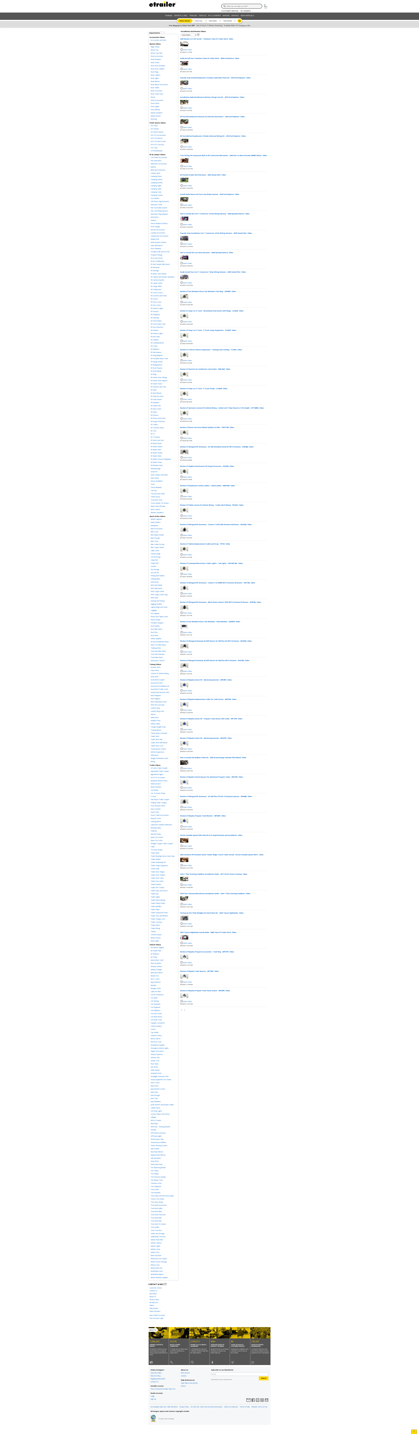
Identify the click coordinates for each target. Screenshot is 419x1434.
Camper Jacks (155, 173)
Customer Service (229, 11)
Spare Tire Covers (157, 837)
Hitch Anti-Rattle (156, 585)
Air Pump (154, 957)
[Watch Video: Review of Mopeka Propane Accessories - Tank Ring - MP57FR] (181, 962)
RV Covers (154, 299)
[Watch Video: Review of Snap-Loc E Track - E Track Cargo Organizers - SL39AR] (181, 340)
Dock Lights (155, 106)
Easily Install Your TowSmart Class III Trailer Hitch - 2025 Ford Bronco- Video (209, 58)
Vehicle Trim (155, 1252)
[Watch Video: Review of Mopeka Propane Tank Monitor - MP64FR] (181, 826)
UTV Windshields (156, 151)
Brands (235, 15)
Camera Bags (155, 554)
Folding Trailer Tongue (159, 803)
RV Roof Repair (156, 371)
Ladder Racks (155, 1108)
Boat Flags (154, 72)
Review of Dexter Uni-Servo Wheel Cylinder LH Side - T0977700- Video (207, 427)
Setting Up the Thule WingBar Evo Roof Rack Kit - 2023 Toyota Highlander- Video (212, 913)
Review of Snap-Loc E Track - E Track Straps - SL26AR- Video (203, 388)
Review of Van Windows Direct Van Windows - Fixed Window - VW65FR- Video (210, 622)
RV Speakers (155, 402)
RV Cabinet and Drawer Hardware (162, 277)
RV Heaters (155, 330)
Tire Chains (155, 1171)
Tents (153, 484)
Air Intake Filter (156, 951)
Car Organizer (155, 1007)
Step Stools (155, 478)
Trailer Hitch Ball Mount (159, 743)
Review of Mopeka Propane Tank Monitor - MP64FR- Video (203, 816)
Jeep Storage (155, 1095)
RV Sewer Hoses (156, 384)
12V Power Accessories (159, 157)
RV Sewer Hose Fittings (159, 377)
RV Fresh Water (156, 321)
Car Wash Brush (156, 1017)
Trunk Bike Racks (157, 657)
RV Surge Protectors (158, 421)
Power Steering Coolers (159, 1145)
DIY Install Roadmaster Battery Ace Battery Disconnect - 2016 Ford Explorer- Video (212, 117)
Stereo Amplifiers (157, 481)
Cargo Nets (155, 563)
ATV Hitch (154, 126)
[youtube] (266, 1400)
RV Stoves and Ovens (158, 418)
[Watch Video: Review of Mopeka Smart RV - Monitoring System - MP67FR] (181, 748)
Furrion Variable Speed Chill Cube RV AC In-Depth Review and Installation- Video (211, 835)
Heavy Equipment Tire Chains (161, 1080)
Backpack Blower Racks (159, 781)
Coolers (153, 566)
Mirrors (153, 714)
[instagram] (262, 1400)
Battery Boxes (156, 784)
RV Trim (153, 431)
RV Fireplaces (155, 314)
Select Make (213, 21)
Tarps (153, 847)
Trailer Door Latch (157, 878)
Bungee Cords (156, 988)
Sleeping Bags (156, 468)
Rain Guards (155, 1149)
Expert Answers (154, 1311)
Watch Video (187, 50)
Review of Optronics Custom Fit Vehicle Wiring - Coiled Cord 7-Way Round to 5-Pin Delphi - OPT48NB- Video (222, 408)
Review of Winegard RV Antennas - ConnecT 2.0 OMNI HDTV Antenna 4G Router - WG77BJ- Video (217, 583)
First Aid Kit (155, 573)
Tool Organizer (156, 1186)
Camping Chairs (156, 176)
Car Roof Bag (155, 557)
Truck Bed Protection (158, 1215)
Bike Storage (155, 538)
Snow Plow (155, 1161)
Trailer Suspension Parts (159, 913)
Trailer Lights (155, 897)
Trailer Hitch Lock (157, 746)
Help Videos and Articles (189, 1383)
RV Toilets (154, 424)
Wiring (153, 761)
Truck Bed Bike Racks (158, 651)
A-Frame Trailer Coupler (159, 768)
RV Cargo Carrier (156, 283)
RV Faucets (155, 311)
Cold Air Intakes (156, 1026)
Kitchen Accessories (158, 230)
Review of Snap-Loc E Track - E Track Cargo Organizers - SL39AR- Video (208, 330)
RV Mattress (155, 349)
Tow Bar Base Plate (158, 494)
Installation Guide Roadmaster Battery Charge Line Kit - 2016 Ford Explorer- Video (212, 97)
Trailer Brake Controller (159, 733)
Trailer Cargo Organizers (159, 865)
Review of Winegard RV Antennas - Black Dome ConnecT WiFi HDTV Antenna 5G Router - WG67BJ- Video (220, 602)
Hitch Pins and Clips (157, 705)
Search (183, 1386)
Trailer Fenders (156, 884)
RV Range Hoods (157, 362)
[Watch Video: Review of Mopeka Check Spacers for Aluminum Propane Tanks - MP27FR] (181, 787)
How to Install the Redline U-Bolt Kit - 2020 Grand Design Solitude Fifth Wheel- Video (213, 757)
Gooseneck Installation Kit (160, 686)
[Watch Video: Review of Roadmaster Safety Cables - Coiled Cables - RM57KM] (181, 496)
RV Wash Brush (156, 443)
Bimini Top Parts (156, 53)
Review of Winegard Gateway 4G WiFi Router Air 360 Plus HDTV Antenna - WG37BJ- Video (214, 660)
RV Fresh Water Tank (158, 324)
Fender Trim (155, 1061)
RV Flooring (155, 318)
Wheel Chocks (156, 938)
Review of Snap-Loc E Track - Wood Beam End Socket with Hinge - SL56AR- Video (211, 311)
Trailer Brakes (156, 859)
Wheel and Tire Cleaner (159, 1259)
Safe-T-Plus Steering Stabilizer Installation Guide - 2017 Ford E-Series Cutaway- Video (213, 874)
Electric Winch (155, 1039)
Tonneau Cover (156, 1183)
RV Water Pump (156, 462)
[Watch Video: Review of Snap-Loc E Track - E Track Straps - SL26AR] (181, 399)
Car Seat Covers (156, 1013)
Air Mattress (155, 954)
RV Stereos (154, 415)
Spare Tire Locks (156, 840)
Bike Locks (154, 532)
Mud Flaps (154, 1123)
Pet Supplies (155, 613)
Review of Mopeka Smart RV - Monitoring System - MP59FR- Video (206, 680)
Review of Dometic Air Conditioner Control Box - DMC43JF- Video (205, 369)
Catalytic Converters (158, 1023)
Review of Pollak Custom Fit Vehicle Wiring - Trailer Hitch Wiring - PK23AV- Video (211, 505)
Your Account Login (156, 1318)
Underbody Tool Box (158, 1237)
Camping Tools (156, 192)
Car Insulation (155, 1004)
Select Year (198, 21)
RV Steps (154, 412)
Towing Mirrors (156, 730)
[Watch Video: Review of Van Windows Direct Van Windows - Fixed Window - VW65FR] (181, 632)
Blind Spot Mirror (157, 973)
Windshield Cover (157, 1271)
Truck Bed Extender (158, 654)
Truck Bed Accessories (159, 1205)
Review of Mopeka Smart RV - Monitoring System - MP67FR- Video (206, 738)
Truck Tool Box (156, 1230)
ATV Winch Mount (157, 132)
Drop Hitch (154, 677)
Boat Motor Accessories (159, 84)
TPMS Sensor (155, 497)
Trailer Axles (155, 853)
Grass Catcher (156, 809)
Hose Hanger (155, 227)
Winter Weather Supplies (159, 1277)
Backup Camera (156, 966)
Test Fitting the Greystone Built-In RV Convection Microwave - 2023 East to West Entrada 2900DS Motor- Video (223, 155)
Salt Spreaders (156, 1158)
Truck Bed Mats (156, 1211)
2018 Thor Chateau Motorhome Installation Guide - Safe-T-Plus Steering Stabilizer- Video (215, 893)
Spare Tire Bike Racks (158, 645)
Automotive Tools (157, 960)
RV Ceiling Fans (156, 289)
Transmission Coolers (158, 749)
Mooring (154, 119)
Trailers (153, 931)
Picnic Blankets (156, 248)
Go (240, 21)
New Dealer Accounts (157, 1315)
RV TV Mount (155, 437)
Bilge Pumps (155, 47)
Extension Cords (156, 205)
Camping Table (156, 189)
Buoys (153, 97)
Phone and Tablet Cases (159, 617)
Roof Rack (154, 635)
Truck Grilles (155, 1227)
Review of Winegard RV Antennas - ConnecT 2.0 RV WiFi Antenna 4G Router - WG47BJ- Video (216, 524)
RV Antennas (155, 267)
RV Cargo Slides (156, 286)
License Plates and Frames (160, 1114)
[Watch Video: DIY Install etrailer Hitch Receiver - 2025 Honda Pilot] (181, 185)
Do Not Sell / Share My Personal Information (206, 1407)
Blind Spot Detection (158, 170)
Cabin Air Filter (156, 991)
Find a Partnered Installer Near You (163, 1389)
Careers (183, 1376)
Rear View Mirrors (157, 1152)
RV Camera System (157, 280)
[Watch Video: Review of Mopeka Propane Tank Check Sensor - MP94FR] (181, 1001)
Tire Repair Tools (157, 1180)
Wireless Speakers (157, 512)
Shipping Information (158, 1379)
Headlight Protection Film (160, 1076)
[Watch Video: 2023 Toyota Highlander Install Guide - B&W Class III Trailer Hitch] (181, 943)
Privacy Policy (154, 1299)
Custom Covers (156, 1035)
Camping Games (156, 179)
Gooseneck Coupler (158, 680)
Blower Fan (155, 976)
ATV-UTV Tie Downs (158, 777)
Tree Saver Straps (157, 1202)
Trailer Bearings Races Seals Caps (163, 856)
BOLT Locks (155, 979)
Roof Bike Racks (156, 629)
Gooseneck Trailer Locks (159, 689)
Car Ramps (154, 790)
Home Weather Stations (159, 223)
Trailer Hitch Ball (156, 739)
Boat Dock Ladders (157, 69)
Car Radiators (155, 1010)
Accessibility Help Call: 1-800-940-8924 (164, 1407)
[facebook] (253, 1400)
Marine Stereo (156, 116)
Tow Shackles (155, 1193)
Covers (153, 1029)
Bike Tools (154, 541)
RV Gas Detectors (157, 327)
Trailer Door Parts (157, 881)
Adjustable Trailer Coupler (160, 771)
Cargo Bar (154, 560)
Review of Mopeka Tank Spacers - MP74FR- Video (199, 971)
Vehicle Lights (155, 1246)
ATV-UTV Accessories (158, 135)
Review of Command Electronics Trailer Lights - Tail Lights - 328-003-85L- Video (211, 563)
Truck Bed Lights (157, 1208)
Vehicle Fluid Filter (157, 1240)
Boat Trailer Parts (157, 94)
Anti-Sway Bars (156, 161)
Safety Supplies (156, 638)
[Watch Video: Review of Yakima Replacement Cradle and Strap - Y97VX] (181, 554)
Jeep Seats (154, 1092)
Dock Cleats (155, 103)
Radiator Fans (156, 721)
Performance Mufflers (158, 1142)
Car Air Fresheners (157, 995)
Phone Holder (155, 620)
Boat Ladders (155, 75)
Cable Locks (155, 551)
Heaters (153, 220)
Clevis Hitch (155, 670)
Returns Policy (156, 1376)
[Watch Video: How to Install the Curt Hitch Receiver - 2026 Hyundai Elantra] (181, 263)
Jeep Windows (156, 1101)
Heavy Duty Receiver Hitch (160, 692)
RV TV (153, 434)
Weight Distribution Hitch (159, 758)
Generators (155, 217)
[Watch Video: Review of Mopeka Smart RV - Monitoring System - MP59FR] (181, 690)
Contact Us (153, 1291)
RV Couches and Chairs (159, 296)
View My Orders (156, 1373)
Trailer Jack (154, 894)
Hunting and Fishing (158, 601)
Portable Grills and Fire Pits (160, 252)
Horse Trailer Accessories (160, 815)
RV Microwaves (156, 352)
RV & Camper (214, 15)
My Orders (246, 11)
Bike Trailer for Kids (158, 544)
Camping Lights (156, 186)
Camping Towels (156, 195)
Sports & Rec (181, 15)
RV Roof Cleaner (156, 368)
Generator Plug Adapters (159, 214)
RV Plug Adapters (157, 355)
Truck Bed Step (156, 1221)
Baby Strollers (156, 522)
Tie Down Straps (156, 850)
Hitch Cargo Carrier (157, 591)
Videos (151, 1305)
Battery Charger (156, 970)
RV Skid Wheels (156, 393)
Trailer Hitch (155, 736)
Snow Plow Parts (157, 1164)
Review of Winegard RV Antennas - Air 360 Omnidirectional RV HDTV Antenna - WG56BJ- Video (216, 447)
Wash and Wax (156, 1255)
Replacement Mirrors (158, 1155)
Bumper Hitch (155, 667)
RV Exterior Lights (157, 308)
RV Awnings (155, 271)
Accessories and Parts (158, 40)
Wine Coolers (155, 509)
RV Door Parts (156, 305)
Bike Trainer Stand (157, 547)
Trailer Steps (155, 909)
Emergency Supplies (158, 1045)
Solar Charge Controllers (159, 475)
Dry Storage (155, 569)
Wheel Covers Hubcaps (159, 1262)
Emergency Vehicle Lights (160, 1048)
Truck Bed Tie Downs (158, 1224)
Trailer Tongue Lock (158, 919)
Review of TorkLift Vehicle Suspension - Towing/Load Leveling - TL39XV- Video (211, 350)
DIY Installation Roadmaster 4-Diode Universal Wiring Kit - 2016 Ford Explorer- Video (213, 136)
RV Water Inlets (156, 456)
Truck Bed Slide (156, 1218)
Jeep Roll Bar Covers (158, 1089)
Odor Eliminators (157, 245)
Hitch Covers (155, 1083)
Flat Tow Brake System (159, 208)
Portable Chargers (157, 623)
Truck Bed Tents (156, 500)
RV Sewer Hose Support (159, 381)
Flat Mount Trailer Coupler (160, 799)
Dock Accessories (157, 100)
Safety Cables (155, 724)
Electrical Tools (156, 1042)
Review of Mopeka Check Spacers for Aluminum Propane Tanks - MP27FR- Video (211, 777)
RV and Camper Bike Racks (160, 264)
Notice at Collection (231, 1407)
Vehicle (203, 15)
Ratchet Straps (156, 834)
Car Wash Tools (156, 1020)
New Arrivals (247, 15)
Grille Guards (155, 1070)
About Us (152, 1297)
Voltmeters (154, 755)
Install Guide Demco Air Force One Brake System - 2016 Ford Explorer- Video (209, 194)
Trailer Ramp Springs (158, 900)
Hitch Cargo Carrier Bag (159, 594)
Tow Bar (154, 490)
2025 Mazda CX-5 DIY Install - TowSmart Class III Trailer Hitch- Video (206, 39)
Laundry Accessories (158, 233)
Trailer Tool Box (156, 922)
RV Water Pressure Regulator (161, 459)
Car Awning (155, 1001)
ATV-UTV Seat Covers (158, 141)
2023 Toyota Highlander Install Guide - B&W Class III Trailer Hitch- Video (208, 932)
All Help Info (153, 1302)
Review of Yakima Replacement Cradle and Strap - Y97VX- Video (205, 544)
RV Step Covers (156, 409)
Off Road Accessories (158, 1133)
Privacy (213, 1379)
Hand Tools (155, 812)
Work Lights (155, 941)
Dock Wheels (155, 110)
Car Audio (154, 998)
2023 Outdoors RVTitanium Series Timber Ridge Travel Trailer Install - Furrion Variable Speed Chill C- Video (222, 855)
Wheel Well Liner (156, 1268)
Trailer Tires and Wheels (159, 916)
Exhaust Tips (155, 1057)
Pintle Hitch (155, 717)
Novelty (153, 1130)
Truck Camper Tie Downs (160, 503)
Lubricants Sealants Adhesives (161, 825)
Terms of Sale (245, 1407)
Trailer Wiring (155, 928)
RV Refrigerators (156, 365)
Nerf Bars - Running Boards (160, 1127)
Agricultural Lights (157, 774)
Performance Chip (157, 1139)
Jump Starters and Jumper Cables (162, 1105)
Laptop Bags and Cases (159, 607)
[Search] (224, 6)
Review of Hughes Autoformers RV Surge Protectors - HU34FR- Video (207, 466)
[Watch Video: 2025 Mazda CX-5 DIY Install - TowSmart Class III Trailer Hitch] (181, 49)
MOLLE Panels (156, 1120)
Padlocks (154, 831)
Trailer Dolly (155, 869)
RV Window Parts (157, 465)
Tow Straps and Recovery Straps (162, 1196)
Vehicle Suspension (157, 752)
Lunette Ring (155, 708)
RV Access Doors (157, 258)
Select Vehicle (185, 21)
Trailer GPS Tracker (157, 887)
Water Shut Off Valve (158, 506)
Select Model (227, 21)
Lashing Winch (156, 821)
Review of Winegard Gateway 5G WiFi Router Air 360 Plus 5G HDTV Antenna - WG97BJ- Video (216, 641)
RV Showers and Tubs (158, 387)
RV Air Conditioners (157, 261)
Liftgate (153, 1117)
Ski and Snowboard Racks (160, 642)
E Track (153, 796)
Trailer (193, 15)
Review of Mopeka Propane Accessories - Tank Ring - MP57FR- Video (207, 952)
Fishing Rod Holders (158, 576)
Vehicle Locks (155, 1249)
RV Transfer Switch (157, 428)
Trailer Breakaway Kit (158, 862)
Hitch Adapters (156, 695)
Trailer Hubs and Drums (159, 891)
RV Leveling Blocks (157, 343)
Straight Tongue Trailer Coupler (162, 843)
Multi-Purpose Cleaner (158, 242)
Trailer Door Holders (158, 875)
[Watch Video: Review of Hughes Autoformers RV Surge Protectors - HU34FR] (181, 476)
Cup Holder (155, 1032)
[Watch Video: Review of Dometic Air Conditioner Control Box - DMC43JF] (181, 379)
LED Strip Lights (156, 1111)
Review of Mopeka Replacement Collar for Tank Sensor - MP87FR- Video (208, 699)
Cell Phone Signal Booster (160, 201)
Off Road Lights (156, 1136)
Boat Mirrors (155, 81)
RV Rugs (153, 374)
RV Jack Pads (155, 337)
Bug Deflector (156, 982)
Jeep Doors (155, 1086)
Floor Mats (154, 1064)
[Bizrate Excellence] (153, 1418)
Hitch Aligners (155, 699)
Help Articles (153, 1308)
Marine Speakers (156, 113)
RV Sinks (154, 390)
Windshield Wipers (157, 1274)
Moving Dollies (156, 828)
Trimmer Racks (156, 935)
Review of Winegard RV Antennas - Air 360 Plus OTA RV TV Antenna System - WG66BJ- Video (216, 796)
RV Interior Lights (157, 333)
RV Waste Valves (156, 447)
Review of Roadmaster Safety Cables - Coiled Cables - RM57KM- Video (207, 486)
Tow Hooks (155, 1189)
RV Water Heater (156, 453)
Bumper (153, 985)
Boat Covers (155, 62)
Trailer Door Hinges (158, 872)
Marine (226, 15)
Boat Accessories (157, 56)
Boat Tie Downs (156, 91)
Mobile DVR (155, 239)
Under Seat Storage (158, 1233)
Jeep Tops (154, 1098)
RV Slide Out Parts (157, 396)
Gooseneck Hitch (157, 683)
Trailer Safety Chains (158, 903)
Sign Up (153, 1399)
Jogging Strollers (156, 604)
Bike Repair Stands (157, 535)
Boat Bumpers (156, 59)
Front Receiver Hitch (158, 806)
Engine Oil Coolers (157, 1051)
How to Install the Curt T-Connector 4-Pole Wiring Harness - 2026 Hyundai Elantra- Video (215, 214)
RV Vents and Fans (157, 440)
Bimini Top (154, 50)
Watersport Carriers (158, 660)
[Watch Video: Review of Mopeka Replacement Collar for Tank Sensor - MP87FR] (181, 709)
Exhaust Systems (157, 1054)
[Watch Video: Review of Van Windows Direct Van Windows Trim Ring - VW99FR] (181, 302)
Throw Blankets (156, 487)
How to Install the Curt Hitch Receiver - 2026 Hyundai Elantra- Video (206, 253)
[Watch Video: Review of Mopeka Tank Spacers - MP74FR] (181, 981)
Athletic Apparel (156, 519)
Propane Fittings (156, 255)
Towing (168, 15)
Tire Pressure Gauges (158, 1177)
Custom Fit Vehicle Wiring (160, 673)
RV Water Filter (156, 450)
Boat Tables (155, 88)
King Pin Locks (156, 818)
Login (153, 1396)
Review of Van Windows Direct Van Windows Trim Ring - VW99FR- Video (208, 291)
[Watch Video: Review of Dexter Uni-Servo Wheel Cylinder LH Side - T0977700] (181, 438)
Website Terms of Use (259, 1407)
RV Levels (154, 346)
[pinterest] (257, 1400)
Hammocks (155, 582)
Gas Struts (154, 1067)
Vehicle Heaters (156, 1243)
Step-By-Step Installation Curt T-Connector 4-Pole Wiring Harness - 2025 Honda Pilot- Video (216, 233)
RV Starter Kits (156, 406)
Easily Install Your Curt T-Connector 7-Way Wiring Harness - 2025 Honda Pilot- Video (213, 272)
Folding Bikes (155, 579)
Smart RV (154, 472)
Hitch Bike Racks (156, 588)
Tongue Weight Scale (158, 727)
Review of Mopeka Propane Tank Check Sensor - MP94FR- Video (205, 991)
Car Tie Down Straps (158, 793)
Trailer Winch (155, 925)
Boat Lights (155, 78)
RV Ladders (155, 340)
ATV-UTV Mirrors (157, 138)
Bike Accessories (157, 529)
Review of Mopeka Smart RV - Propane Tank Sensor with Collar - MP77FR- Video (211, 719)
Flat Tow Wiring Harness (159, 211)
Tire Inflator (155, 1174)
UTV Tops (154, 148)
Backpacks (154, 525)
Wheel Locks (155, 1265)
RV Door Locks (156, 302)
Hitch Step (154, 598)
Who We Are (185, 1373)
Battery (153, 167)
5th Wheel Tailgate (157, 947)
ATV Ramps (155, 129)
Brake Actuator (156, 787)
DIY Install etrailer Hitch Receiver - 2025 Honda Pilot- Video (203, 175)
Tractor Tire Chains (157, 1199)
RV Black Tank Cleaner (159, 274)
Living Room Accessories (159, 236)
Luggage (154, 610)
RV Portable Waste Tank (159, 358)
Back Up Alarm (156, 963)
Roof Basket (155, 626)
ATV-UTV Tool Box (157, 144)
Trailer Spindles (156, 906)
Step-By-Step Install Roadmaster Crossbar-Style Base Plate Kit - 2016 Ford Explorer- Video (215, 78)
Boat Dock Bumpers (158, 66)
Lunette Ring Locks (157, 711)
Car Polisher (155, 198)
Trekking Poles (156, 648)
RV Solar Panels (156, 399)
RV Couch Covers (157, 293)
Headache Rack (156, 1073)
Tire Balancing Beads (158, 1167)
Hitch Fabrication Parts (159, 702)
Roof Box (154, 632)
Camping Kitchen (157, 183)
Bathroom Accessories (159, 164)
